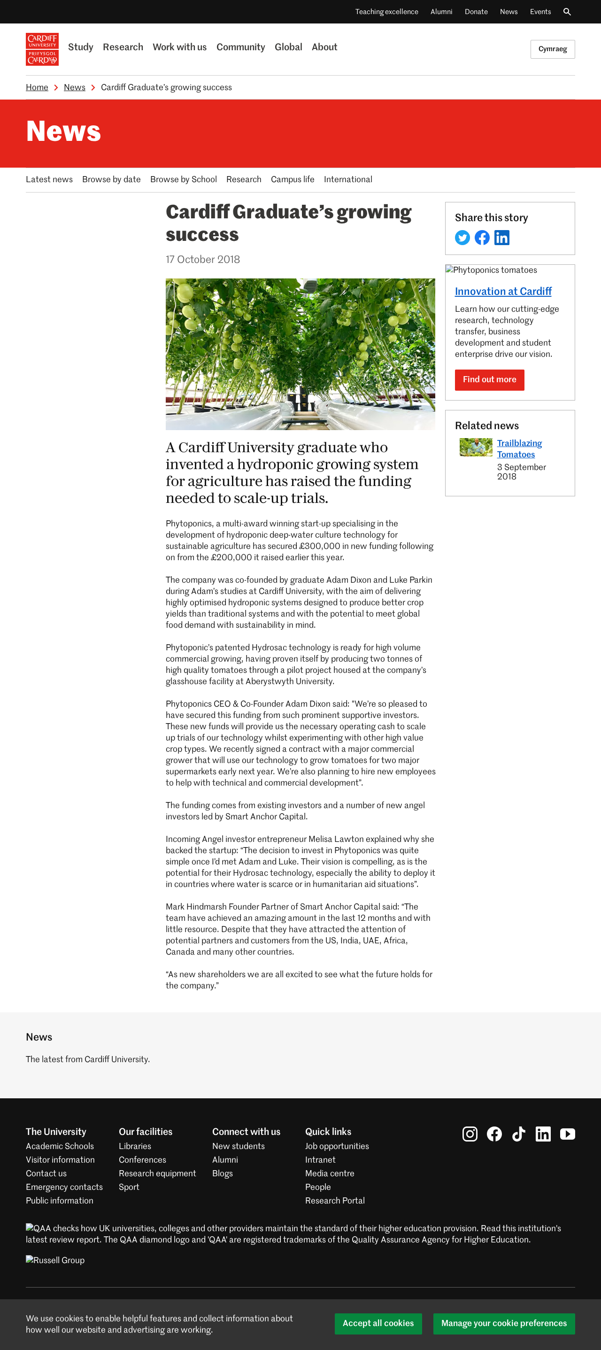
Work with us (180, 48)
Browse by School (183, 180)
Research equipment (157, 1174)
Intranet (320, 1160)
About (325, 48)
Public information (59, 1201)
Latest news (49, 180)
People (318, 1187)
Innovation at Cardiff (503, 292)
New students (238, 1146)
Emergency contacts (64, 1187)
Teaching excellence (386, 11)
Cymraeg (553, 49)
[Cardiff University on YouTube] (567, 1134)
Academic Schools (60, 1146)
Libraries (135, 1146)
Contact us (46, 1174)
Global (288, 48)
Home (37, 88)
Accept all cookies (378, 1323)
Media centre (329, 1174)
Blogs (222, 1174)
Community (240, 48)
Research (123, 48)
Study (80, 48)
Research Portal (335, 1201)
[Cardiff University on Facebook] (494, 1134)
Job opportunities (337, 1146)
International (348, 180)
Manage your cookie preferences (504, 1323)
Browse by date (111, 180)
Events (540, 11)
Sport (129, 1187)
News (509, 11)
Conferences (142, 1160)
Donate (476, 11)
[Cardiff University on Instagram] (470, 1134)
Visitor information (60, 1160)
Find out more (489, 380)
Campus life (293, 180)
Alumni (442, 11)
